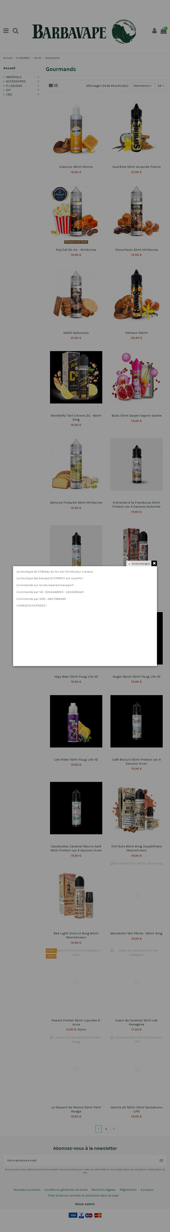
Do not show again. (141, 563)
